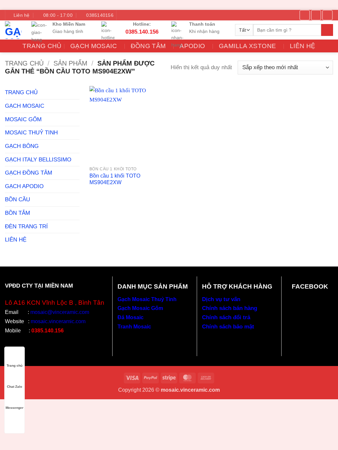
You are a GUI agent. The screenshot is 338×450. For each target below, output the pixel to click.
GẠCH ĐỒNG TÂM (28, 172)
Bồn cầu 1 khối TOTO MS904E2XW (114, 179)
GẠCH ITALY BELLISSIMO (38, 159)
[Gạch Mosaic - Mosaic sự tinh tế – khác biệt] (13, 30)
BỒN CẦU (17, 199)
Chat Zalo (14, 386)
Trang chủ (24, 63)
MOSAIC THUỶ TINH (31, 132)
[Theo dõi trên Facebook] (304, 15)
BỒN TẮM (17, 213)
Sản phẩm (70, 63)
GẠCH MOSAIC (24, 105)
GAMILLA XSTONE (247, 45)
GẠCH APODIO (24, 186)
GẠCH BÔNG (22, 146)
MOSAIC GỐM (23, 119)
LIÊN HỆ (303, 45)
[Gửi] (327, 30)
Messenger (14, 407)
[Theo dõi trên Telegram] (327, 15)
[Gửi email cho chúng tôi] (316, 15)
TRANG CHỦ (21, 92)
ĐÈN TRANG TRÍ (26, 226)
